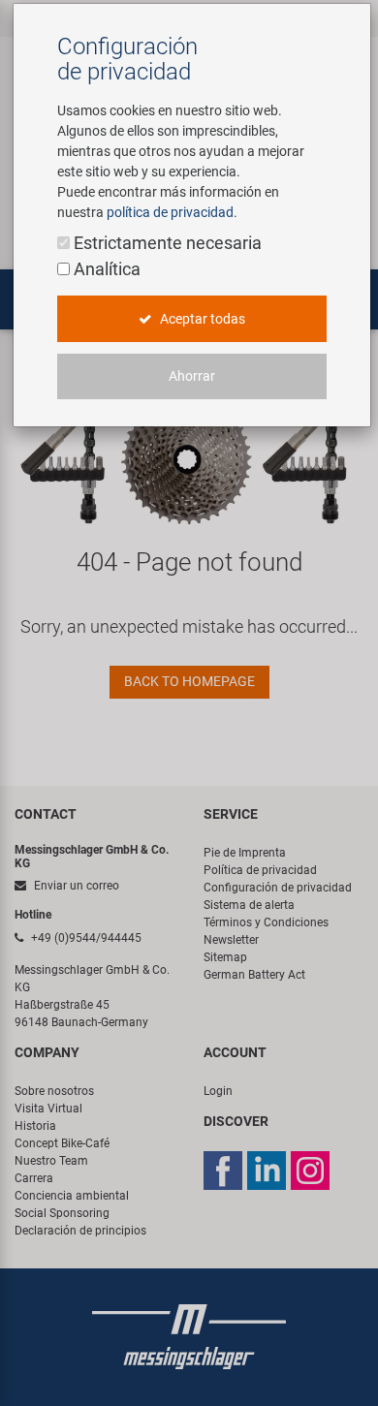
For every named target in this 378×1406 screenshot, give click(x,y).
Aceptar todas (201, 319)
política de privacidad (170, 212)
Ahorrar (192, 376)
